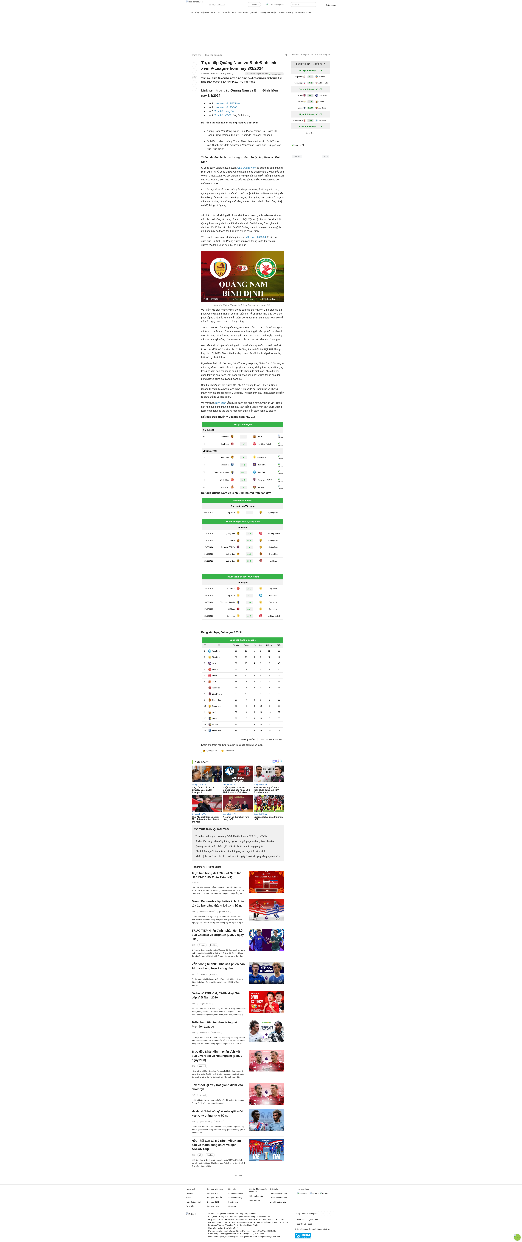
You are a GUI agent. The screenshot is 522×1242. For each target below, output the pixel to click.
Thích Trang (297, 157)
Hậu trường (233, 1202)
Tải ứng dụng (303, 1189)
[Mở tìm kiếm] (315, 5)
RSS (297, 1213)
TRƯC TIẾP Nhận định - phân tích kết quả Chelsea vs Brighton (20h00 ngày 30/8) (218, 935)
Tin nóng (195, 12)
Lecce (300, 108)
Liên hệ (300, 1220)
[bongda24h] (188, 12)
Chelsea (202, 945)
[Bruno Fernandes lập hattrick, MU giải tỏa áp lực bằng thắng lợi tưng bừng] (266, 910)
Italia (234, 12)
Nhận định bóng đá (236, 1193)
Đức (240, 12)
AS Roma (322, 108)
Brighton (213, 945)
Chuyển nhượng (285, 12)
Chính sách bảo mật (278, 1197)
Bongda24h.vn (323, 1229)
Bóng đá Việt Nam (215, 1189)
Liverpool (202, 1066)
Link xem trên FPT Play (227, 103)
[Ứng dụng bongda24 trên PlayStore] (314, 1193)
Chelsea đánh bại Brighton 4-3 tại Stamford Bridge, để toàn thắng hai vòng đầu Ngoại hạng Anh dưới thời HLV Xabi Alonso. (217, 982)
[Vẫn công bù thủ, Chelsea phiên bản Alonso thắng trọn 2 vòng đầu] (266, 973)
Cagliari (300, 95)
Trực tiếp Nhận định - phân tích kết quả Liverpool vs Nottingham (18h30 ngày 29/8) (217, 1056)
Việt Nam (205, 12)
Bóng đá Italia (213, 1206)
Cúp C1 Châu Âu (291, 54)
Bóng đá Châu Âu (214, 1197)
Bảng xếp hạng (255, 1200)
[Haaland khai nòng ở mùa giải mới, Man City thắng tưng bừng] (266, 1120)
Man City (219, 1122)
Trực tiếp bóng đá (224, 111)
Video (309, 12)
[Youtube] (331, 1213)
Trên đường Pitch (277, 4)
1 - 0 (310, 102)
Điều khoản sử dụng (278, 1193)
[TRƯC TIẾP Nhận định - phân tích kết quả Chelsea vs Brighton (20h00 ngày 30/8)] (266, 939)
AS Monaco (298, 120)
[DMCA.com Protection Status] (303, 1238)
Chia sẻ (326, 157)
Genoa (321, 102)
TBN (218, 12)
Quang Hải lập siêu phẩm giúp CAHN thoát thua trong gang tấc (229, 846)
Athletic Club (324, 83)
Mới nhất (255, 5)
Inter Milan (323, 95)
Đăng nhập (331, 5)
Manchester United (206, 912)
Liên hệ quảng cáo (278, 1202)
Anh (213, 12)
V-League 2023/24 (256, 237)
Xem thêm (238, 1175)
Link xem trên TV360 (226, 107)
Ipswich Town (224, 912)
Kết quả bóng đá (322, 54)
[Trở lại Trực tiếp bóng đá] (194, 88)
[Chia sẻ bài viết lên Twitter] (194, 70)
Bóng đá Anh (212, 1193)
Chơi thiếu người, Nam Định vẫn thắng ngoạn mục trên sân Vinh (230, 851)
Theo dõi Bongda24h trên (257, 74)
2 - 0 (310, 120)
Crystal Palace (204, 1122)
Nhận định (300, 12)
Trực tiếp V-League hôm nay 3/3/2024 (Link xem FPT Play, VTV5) (231, 836)
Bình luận (271, 12)
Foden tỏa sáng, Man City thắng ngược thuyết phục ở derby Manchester (234, 841)
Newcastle (216, 1033)
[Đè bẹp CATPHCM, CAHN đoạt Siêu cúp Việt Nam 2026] (266, 1002)
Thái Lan (209, 1155)
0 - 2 (310, 83)
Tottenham (203, 1033)
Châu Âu (226, 12)
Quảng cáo (313, 1220)
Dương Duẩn (248, 739)
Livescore (232, 1206)
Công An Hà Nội (205, 1004)
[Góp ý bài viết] (194, 82)
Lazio (300, 102)
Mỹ (200, 1155)
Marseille (322, 120)
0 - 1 (310, 95)
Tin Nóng (190, 1193)
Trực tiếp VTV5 (223, 115)
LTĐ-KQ (262, 12)
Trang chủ (190, 1189)
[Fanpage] (319, 1213)
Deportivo (299, 77)
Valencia (322, 77)
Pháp (245, 12)
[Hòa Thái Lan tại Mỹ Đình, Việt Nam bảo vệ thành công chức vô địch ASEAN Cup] (266, 1150)
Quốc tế (253, 12)
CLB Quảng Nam (246, 167)
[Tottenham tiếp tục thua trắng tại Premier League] (266, 1031)
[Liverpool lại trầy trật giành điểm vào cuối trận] (266, 1094)
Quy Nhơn (229, 750)
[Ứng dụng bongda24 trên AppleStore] (324, 1193)
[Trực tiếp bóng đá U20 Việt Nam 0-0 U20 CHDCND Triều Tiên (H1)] (266, 882)
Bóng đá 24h (307, 54)
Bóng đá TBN (213, 1202)
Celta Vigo (298, 83)
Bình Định (220, 403)
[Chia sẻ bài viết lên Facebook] (194, 64)
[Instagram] (325, 1213)
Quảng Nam (211, 750)
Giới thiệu (274, 1189)
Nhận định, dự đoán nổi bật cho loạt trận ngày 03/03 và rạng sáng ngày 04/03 (237, 856)
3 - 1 (310, 77)
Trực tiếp (190, 1206)
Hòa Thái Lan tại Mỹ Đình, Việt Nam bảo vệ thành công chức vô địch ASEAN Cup (216, 1145)
